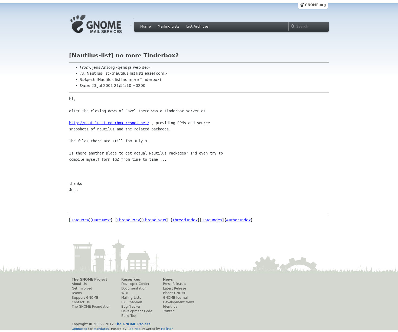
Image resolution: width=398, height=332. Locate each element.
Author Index (238, 220)
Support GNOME (85, 298)
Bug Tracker (131, 306)
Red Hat (134, 328)
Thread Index (185, 220)
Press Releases (174, 284)
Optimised (79, 328)
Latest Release (174, 288)
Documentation (133, 288)
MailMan (167, 328)
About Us (79, 284)
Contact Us (81, 302)
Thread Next (154, 220)
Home (145, 26)
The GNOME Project (89, 279)
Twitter (168, 311)
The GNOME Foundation (91, 306)
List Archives (197, 26)
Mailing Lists (169, 26)
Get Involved (82, 288)
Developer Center (135, 284)
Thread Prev (128, 220)
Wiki (124, 293)
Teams (77, 293)
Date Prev (79, 220)
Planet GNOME (174, 293)
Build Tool (128, 316)
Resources (130, 279)
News (168, 279)
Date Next (101, 220)
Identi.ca (170, 306)
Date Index (211, 220)
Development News (178, 302)
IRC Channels (131, 302)
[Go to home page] (104, 34)
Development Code (136, 311)
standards (101, 328)
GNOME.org (315, 5)
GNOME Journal (175, 298)
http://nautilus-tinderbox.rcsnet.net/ (109, 123)
